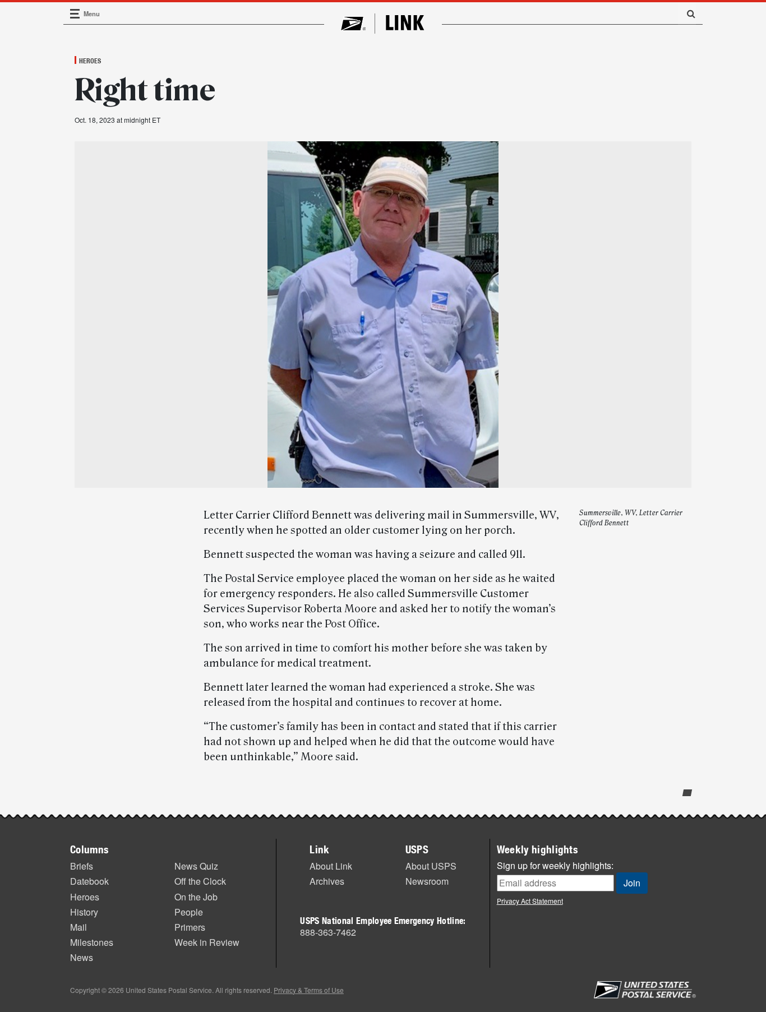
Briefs (81, 865)
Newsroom (427, 881)
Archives (327, 881)
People (188, 911)
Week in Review (206, 942)
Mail (78, 927)
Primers (189, 927)
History (84, 911)
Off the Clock (200, 881)
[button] (687, 13)
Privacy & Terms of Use (309, 990)
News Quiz (196, 865)
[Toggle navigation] (75, 14)
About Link (331, 865)
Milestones (91, 942)
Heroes (90, 60)
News (81, 957)
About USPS (430, 865)
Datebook (89, 881)
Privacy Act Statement (530, 900)
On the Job (196, 896)
